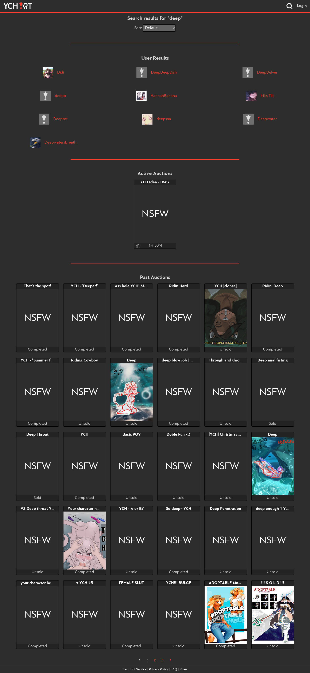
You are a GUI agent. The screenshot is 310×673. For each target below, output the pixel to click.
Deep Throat (37, 435)
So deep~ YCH (178, 509)
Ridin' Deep (272, 286)
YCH (84, 435)
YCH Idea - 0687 (155, 182)
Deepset (59, 119)
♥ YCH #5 (84, 583)
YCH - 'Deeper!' (84, 286)
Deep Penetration (225, 509)
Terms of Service (134, 669)
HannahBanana (163, 96)
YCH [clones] (225, 286)
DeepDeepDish (163, 72)
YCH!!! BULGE (178, 583)
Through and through (227, 360)
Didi (60, 72)
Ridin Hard (178, 286)
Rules (183, 669)
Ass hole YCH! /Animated (137, 286)
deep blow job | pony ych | (185, 360)
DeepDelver (266, 72)
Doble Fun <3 (178, 435)
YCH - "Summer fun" (39, 360)
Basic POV (132, 435)
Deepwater (267, 119)
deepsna (163, 119)
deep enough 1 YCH (273, 509)
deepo (60, 96)
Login (302, 6)
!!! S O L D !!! (272, 583)
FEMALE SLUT (131, 583)
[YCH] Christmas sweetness (232, 435)
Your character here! (86, 509)
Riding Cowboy (84, 360)
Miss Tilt (267, 96)
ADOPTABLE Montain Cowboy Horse (241, 583)
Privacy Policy (158, 669)
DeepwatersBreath (59, 142)
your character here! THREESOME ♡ (53, 583)
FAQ (174, 669)
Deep (131, 360)
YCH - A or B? (131, 509)
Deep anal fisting (272, 360)
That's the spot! (37, 286)
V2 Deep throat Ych (38, 509)
